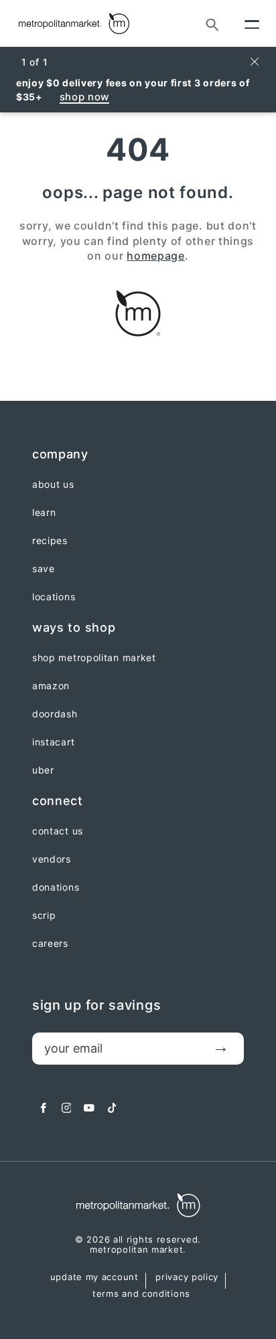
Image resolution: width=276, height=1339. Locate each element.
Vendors (51, 859)
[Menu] (252, 23)
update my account (94, 1277)
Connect (57, 801)
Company (60, 454)
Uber (43, 770)
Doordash (55, 714)
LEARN (44, 512)
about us (53, 484)
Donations (55, 887)
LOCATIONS (53, 597)
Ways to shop (73, 627)
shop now (85, 97)
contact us (57, 831)
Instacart (53, 742)
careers (50, 943)
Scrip (44, 915)
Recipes (50, 540)
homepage (156, 255)
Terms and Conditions (141, 1294)
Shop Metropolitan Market (94, 657)
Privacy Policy (186, 1277)
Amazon (51, 686)
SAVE (43, 568)
